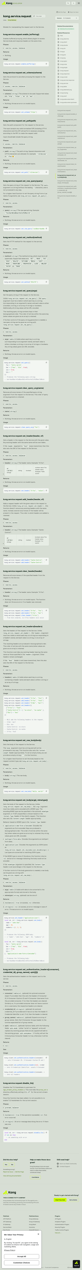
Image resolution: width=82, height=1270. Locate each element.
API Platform (7, 1219)
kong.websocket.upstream (68, 102)
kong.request (64, 70)
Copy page (39, 16)
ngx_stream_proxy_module (13, 1090)
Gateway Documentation (67, 29)
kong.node (63, 64)
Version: (59, 18)
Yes (6, 1164)
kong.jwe (63, 55)
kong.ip (62, 51)
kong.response (65, 74)
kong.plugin (63, 67)
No (12, 1164)
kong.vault (63, 96)
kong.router (64, 77)
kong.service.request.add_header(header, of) (23, 499)
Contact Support (65, 1166)
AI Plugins (58, 1219)
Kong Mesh (32, 1224)
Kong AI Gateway (34, 1222)
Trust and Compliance (51, 1267)
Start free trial (60, 1200)
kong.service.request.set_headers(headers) (22, 626)
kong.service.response (67, 80)
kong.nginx (63, 61)
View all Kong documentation (12, 1176)
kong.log (63, 58)
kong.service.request (64, 110)
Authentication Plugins (62, 1224)
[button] (46, 64)
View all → (58, 1233)
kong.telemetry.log (66, 90)
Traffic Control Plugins (62, 1230)
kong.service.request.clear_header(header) (22, 571)
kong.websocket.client (67, 99)
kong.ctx (63, 48)
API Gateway (7, 1222)
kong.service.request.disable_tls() (18, 1083)
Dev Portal (6, 1230)
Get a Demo (73, 1200)
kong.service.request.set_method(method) (22, 237)
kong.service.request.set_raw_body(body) (22, 740)
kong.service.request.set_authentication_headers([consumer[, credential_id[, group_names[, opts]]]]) (26, 970)
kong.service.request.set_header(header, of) (23, 436)
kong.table (63, 86)
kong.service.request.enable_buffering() (21, 34)
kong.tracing (64, 93)
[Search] (68, 3)
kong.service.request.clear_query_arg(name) (23, 388)
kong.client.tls (64, 39)
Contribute (35, 1177)
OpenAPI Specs (34, 1230)
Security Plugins (60, 1227)
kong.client (63, 42)
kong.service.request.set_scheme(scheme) (22, 72)
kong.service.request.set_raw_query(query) (23, 181)
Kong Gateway (12, 20)
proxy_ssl (42, 1090)
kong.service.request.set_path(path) (19, 120)
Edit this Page (19, 1172)
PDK (61, 36)
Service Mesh (7, 1227)
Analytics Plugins (60, 1222)
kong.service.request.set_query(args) (20, 290)
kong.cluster (64, 45)
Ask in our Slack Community (68, 1164)
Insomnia (32, 1227)
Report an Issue (8, 1172)
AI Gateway (6, 1224)
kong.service (64, 83)
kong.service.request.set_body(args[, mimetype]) (25, 800)
